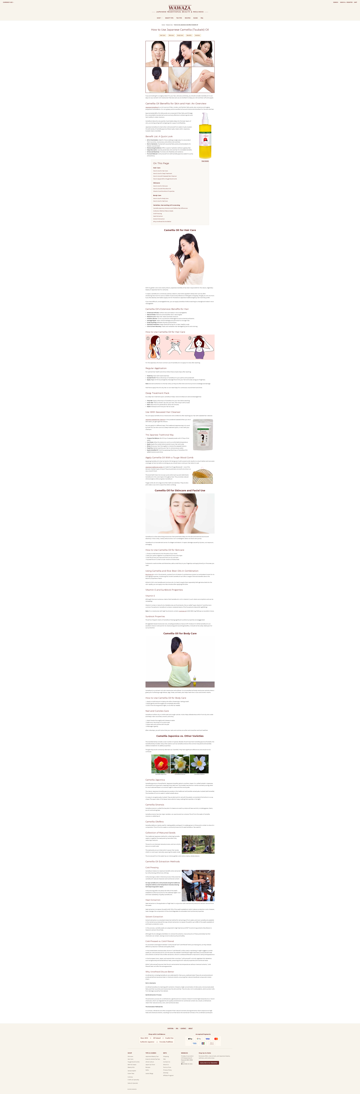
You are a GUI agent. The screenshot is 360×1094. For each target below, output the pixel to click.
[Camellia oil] (180, 513)
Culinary (130, 1077)
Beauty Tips (169, 18)
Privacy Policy (167, 1070)
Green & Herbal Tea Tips (153, 1059)
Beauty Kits (131, 1067)
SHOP (159, 18)
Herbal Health (132, 1071)
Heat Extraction (158, 216)
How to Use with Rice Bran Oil (162, 188)
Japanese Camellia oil (152, 107)
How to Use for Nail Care (160, 201)
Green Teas (131, 1073)
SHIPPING (171, 1028)
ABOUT (191, 1028)
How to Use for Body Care (160, 198)
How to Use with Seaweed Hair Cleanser (165, 176)
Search (335, 2)
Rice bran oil (149, 574)
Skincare (171, 35)
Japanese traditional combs (154, 467)
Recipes (187, 18)
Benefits (189, 35)
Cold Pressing (157, 213)
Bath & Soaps (132, 1064)
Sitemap (165, 1073)
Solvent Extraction (159, 219)
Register (349, 2)
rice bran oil (182, 611)
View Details (205, 161)
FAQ (202, 18)
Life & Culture (150, 1062)
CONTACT (183, 1028)
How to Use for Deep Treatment (162, 173)
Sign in (342, 2)
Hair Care (162, 35)
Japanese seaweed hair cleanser (155, 419)
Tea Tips (179, 18)
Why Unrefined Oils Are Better (162, 221)
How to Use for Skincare (160, 186)
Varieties (197, 35)
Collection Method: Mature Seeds (163, 211)
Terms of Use (167, 1067)
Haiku (147, 1070)
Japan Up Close (150, 1064)
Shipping (166, 1056)
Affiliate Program (168, 1075)
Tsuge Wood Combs (134, 1062)
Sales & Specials (133, 1083)
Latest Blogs (149, 1073)
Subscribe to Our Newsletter (209, 1063)
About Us (166, 1064)
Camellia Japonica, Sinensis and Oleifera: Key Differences (170, 208)
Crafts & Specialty (133, 1079)
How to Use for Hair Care (160, 171)
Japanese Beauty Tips (152, 1056)
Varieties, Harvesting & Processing (166, 205)
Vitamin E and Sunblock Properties (163, 191)
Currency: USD (8, 2)
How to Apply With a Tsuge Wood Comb (165, 179)
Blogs (195, 18)
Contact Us (166, 1062)
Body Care (180, 35)
